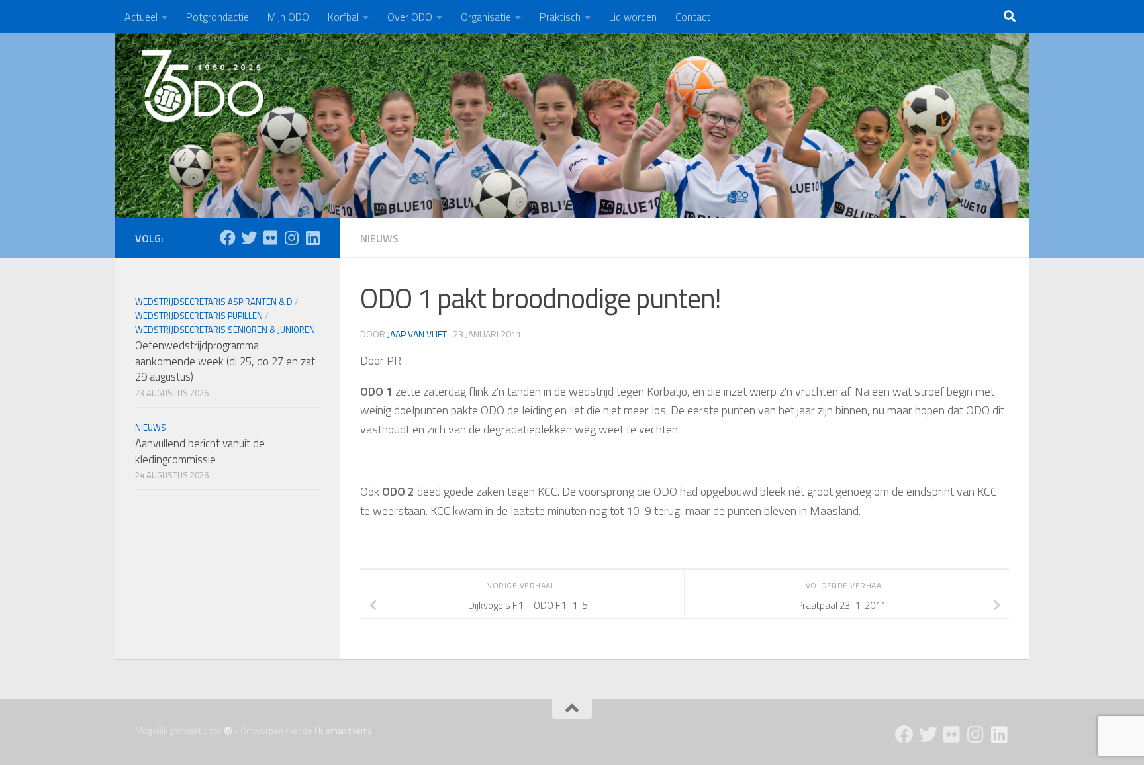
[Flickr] (270, 238)
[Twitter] (249, 238)
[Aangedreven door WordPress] (228, 731)
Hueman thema (343, 730)
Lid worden (633, 16)
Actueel (141, 16)
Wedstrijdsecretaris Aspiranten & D (214, 301)
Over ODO (409, 16)
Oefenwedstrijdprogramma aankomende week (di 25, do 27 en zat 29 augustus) (225, 361)
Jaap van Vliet (417, 334)
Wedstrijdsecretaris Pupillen (199, 315)
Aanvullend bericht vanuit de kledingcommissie (200, 451)
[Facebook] (228, 238)
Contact (692, 16)
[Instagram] (291, 238)
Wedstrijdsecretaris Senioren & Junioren (225, 329)
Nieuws (379, 238)
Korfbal (343, 16)
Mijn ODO (288, 16)
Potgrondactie (217, 16)
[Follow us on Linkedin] (312, 238)
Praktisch (560, 16)
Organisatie (486, 16)
